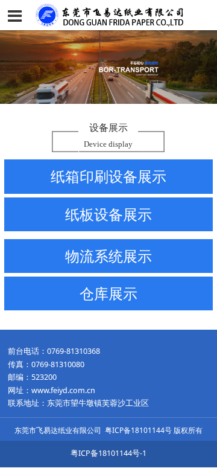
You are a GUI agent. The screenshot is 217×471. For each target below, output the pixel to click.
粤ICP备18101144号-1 (108, 453)
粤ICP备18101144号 (138, 430)
